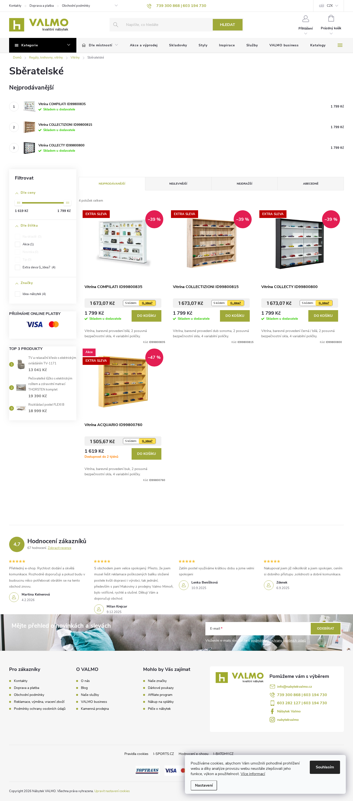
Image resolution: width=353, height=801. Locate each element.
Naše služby (90, 695)
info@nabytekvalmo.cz (294, 686)
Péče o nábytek (159, 709)
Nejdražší (244, 184)
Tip (26, 260)
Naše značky (157, 681)
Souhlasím (325, 767)
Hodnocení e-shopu (193, 754)
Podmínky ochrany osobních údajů (40, 708)
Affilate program (160, 695)
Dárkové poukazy (161, 688)
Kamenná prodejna (95, 709)
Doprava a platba (42, 6)
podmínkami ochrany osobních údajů (278, 640)
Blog (84, 688)
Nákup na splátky (161, 702)
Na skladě (32, 237)
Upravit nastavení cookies (112, 791)
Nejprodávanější (112, 184)
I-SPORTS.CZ (163, 754)
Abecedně (310, 184)
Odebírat (325, 628)
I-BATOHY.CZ (223, 754)
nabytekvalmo (288, 719)
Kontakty (15, 6)
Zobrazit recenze (59, 548)
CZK (330, 6)
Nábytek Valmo (289, 711)
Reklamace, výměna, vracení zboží (39, 701)
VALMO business (94, 702)
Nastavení (204, 785)
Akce (28, 244)
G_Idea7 (147, 303)
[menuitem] (100, 45)
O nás (85, 681)
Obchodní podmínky (76, 6)
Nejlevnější (178, 184)
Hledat (227, 24)
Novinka (30, 252)
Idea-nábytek (34, 294)
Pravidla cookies (136, 754)
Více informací (253, 774)
